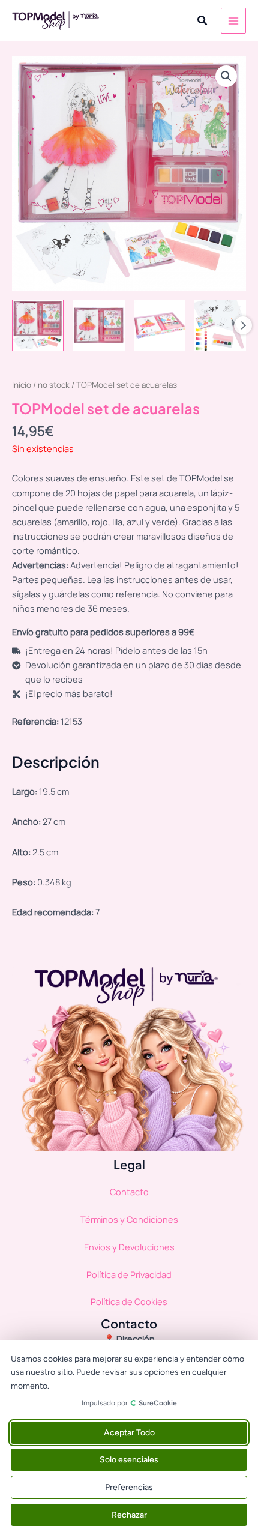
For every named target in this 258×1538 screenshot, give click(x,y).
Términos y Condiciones (129, 1219)
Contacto (129, 1192)
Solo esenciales (129, 1460)
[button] (202, 21)
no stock (54, 384)
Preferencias (129, 1487)
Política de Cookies (129, 1301)
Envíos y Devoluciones (129, 1247)
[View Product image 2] (98, 325)
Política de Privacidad (129, 1274)
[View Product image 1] (38, 325)
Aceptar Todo (129, 1433)
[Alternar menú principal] (233, 20)
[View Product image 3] (159, 325)
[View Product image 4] (220, 325)
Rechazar (129, 1515)
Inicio (21, 384)
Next (243, 325)
